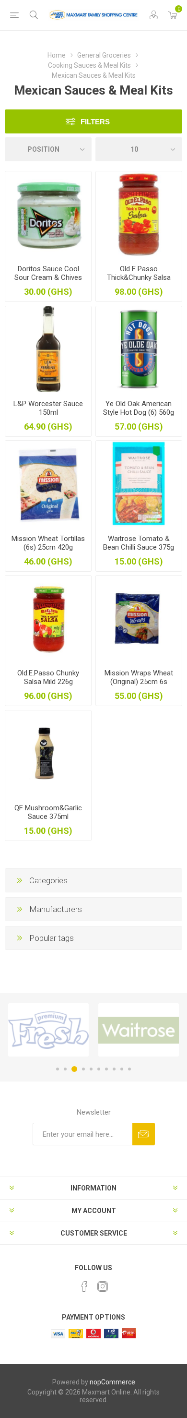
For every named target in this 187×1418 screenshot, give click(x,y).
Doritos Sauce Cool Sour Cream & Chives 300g (48, 277)
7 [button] (106, 1069)
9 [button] (121, 1069)
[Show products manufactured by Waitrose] (138, 1030)
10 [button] (129, 1069)
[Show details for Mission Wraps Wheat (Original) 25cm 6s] (139, 618)
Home (56, 55)
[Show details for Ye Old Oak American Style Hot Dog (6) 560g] (139, 349)
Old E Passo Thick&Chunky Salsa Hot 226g (139, 277)
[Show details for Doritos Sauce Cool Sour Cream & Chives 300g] (48, 214)
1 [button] (57, 1069)
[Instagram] (102, 1286)
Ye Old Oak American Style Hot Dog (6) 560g (138, 408)
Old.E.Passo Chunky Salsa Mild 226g (48, 677)
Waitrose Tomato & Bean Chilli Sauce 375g (138, 543)
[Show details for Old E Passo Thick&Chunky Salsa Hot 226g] (139, 214)
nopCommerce (112, 1382)
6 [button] (98, 1069)
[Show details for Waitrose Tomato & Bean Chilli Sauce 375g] (139, 484)
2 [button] (65, 1069)
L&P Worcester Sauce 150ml (48, 408)
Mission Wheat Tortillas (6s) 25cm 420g (48, 543)
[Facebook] (84, 1286)
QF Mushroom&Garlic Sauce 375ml (48, 812)
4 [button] (83, 1069)
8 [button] (114, 1069)
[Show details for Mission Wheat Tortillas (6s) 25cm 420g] (48, 484)
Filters (95, 122)
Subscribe (143, 1134)
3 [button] (74, 1069)
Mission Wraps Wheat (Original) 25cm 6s (139, 677)
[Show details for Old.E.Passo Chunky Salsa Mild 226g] (48, 618)
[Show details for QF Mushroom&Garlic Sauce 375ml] (48, 753)
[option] (48, 1030)
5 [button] (91, 1069)
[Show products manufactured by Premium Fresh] (48, 1030)
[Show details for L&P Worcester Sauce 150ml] (48, 349)
